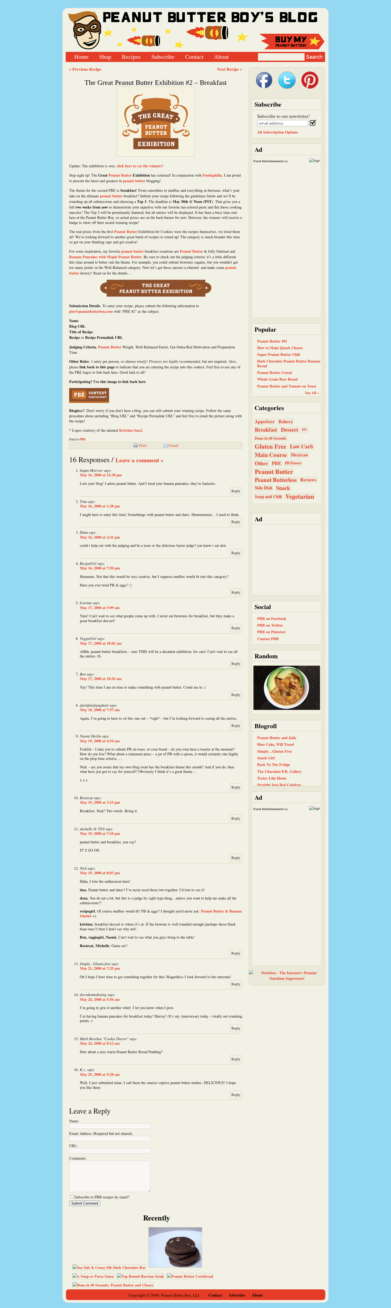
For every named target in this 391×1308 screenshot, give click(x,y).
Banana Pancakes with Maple (93, 257)
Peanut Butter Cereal (274, 372)
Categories (269, 407)
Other (261, 463)
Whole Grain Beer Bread (277, 379)
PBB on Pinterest (271, 632)
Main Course (271, 454)
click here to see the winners (139, 166)
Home (81, 56)
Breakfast (266, 429)
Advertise (237, 1295)
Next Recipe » (229, 69)
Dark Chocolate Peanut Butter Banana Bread (288, 363)
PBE (83, 439)
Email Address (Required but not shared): (101, 1133)
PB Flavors (293, 463)
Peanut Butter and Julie (276, 737)
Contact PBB (268, 638)
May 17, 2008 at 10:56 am (101, 678)
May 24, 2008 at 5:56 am (100, 999)
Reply (235, 490)
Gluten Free (270, 446)
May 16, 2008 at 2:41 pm (100, 537)
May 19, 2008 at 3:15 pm (100, 802)
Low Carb (301, 446)
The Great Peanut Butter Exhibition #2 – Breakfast (156, 82)
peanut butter (134, 181)
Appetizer (265, 421)
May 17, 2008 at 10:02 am (101, 643)
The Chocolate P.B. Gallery (279, 771)
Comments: (78, 1158)
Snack (283, 488)
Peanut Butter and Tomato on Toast (286, 386)
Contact (194, 56)
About (221, 56)
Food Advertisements (268, 161)
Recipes (131, 56)
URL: (73, 1145)
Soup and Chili (268, 496)
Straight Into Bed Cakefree (279, 785)
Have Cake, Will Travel (275, 744)
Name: (74, 1120)
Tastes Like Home (271, 778)
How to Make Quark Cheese (280, 348)
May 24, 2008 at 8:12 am (100, 1043)
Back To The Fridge (273, 764)
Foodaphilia (212, 175)
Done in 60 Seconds (270, 438)
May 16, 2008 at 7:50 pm (100, 568)
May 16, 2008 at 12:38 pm (101, 475)
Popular (265, 329)
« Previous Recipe (85, 69)
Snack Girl (266, 758)
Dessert (289, 429)
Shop (105, 56)
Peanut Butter (120, 175)
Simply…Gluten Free (274, 751)
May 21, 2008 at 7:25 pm (100, 968)
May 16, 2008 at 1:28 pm (100, 506)
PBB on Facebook (271, 618)
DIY (304, 429)
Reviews (308, 479)
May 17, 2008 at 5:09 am (100, 607)
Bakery (285, 421)
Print (143, 445)
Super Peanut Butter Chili (278, 354)
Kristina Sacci (130, 430)
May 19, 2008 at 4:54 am (100, 741)
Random (266, 655)
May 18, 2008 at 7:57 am (100, 710)
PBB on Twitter (270, 625)
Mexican (299, 454)
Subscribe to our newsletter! (283, 116)
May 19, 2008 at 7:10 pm (100, 833)
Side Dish (263, 488)
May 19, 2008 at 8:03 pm (100, 873)
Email (173, 445)
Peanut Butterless (276, 479)
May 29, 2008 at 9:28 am (100, 1074)
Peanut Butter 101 (272, 341)
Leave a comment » (139, 460)
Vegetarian (299, 496)
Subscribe (162, 56)
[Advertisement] (286, 559)
